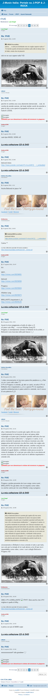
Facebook (4, 212)
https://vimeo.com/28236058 (11, 281)
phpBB (17, 690)
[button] (18, 25)
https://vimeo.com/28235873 (11, 295)
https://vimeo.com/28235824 (11, 288)
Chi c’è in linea (6, 679)
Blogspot (16, 212)
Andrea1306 (4, 124)
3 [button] (26, 25)
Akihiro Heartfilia (6, 176)
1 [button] (21, 25)
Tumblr (10, 212)
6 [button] (34, 25)
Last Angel (12, 22)
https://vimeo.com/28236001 (11, 274)
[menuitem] (3, 10)
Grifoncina (4, 219)
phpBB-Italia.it (30, 692)
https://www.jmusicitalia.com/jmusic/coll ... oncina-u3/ (16, 249)
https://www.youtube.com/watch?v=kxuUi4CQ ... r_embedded (23, 165)
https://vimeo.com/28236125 (11, 302)
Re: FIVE (5, 36)
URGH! (3, 91)
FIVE (3, 19)
